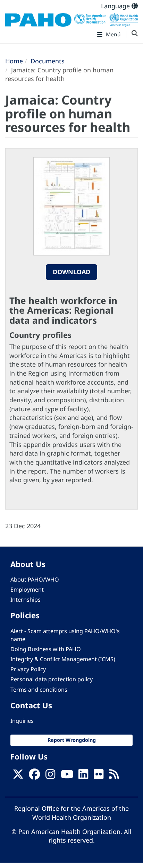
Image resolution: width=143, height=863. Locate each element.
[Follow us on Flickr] (98, 776)
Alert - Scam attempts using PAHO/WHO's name (65, 635)
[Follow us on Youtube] (67, 776)
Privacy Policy (28, 669)
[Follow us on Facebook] (34, 776)
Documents (48, 61)
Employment (27, 589)
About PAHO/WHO (34, 579)
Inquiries (22, 721)
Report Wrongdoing (72, 740)
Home (14, 61)
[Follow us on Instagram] (50, 776)
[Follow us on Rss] (114, 776)
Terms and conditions (38, 689)
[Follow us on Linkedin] (83, 776)
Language (116, 6)
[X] (18, 776)
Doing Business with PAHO (45, 649)
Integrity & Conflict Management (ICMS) (62, 659)
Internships (25, 599)
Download (71, 272)
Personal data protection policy (51, 679)
